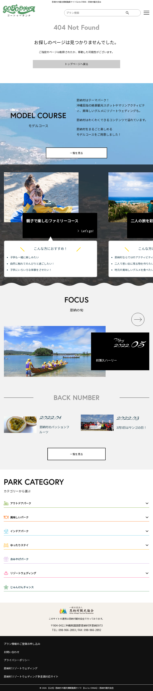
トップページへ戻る (76, 64)
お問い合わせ (11, 652)
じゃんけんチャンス (22, 587)
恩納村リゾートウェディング (21, 668)
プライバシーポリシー (17, 660)
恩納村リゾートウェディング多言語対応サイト (31, 676)
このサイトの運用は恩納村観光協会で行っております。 (76, 618)
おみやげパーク (19, 559)
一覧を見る (76, 153)
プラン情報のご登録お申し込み (22, 644)
